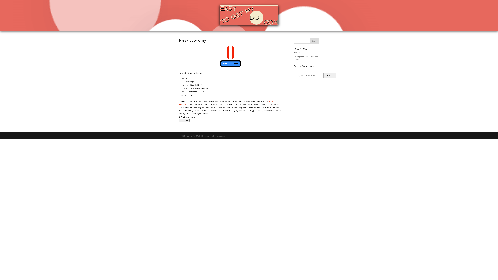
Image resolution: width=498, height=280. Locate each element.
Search (329, 75)
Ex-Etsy (297, 52)
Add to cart (184, 120)
